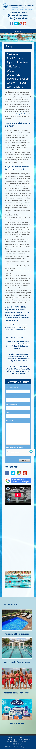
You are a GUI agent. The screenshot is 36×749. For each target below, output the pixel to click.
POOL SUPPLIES (17, 723)
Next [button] (33, 37)
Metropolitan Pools (22, 114)
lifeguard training (15, 327)
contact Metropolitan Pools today (15, 330)
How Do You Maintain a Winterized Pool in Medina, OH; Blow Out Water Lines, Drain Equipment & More (18, 370)
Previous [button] (2, 37)
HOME (10, 737)
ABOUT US (21, 737)
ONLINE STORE (12, 742)
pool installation (12, 325)
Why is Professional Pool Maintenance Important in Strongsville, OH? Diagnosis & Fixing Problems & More (18, 357)
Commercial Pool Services (17, 662)
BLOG (24, 742)
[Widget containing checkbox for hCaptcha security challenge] (20, 452)
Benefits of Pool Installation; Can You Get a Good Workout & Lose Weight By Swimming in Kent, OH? (18, 345)
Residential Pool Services (17, 634)
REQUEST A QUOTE (24, 740)
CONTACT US (17, 744)
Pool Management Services (17, 692)
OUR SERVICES (7, 740)
